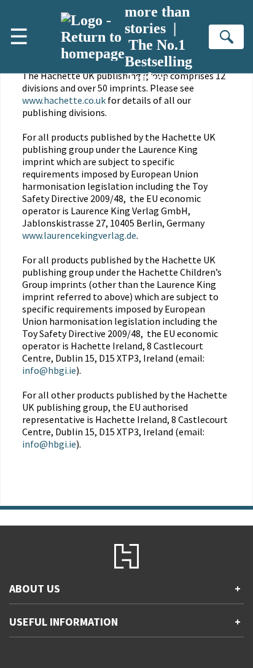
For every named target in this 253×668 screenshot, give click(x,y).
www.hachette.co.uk (64, 100)
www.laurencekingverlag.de (79, 235)
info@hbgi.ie (49, 370)
